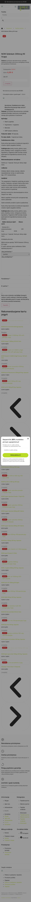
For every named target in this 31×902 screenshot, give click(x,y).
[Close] (28, 439)
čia (23, 461)
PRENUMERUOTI (15, 455)
